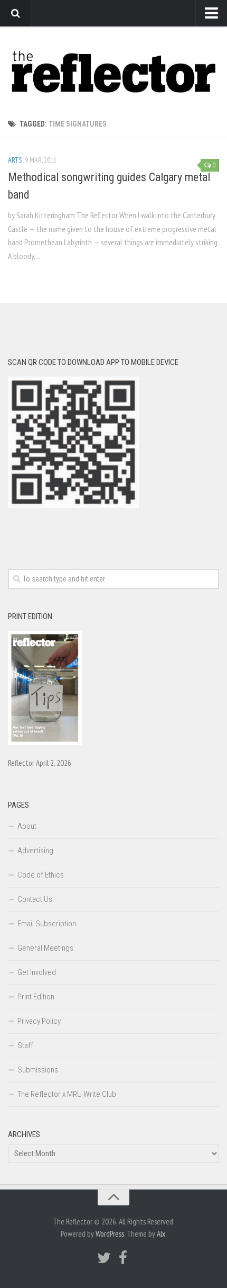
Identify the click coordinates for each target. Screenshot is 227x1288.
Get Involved (36, 972)
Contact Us (34, 899)
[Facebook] (123, 1257)
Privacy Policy (39, 1021)
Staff (25, 1045)
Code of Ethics (40, 875)
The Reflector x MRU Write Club (66, 1094)
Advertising (35, 850)
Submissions (37, 1070)
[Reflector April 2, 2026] (45, 742)
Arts (15, 160)
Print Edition (35, 996)
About (26, 826)
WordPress (110, 1234)
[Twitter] (104, 1257)
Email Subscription (46, 923)
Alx (161, 1234)
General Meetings (45, 948)
